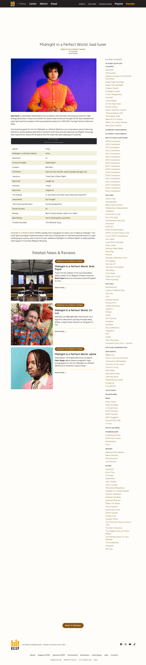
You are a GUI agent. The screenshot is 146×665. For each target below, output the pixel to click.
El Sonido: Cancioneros (116, 134)
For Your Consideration (116, 347)
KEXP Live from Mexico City (117, 233)
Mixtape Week (111, 394)
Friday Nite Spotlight (114, 85)
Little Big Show (111, 376)
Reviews (108, 449)
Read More (60, 288)
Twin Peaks (110, 273)
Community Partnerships (115, 361)
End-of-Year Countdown (116, 138)
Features (109, 195)
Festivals (109, 284)
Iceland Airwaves (112, 306)
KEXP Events (110, 352)
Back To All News (73, 625)
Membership (110, 441)
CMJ (107, 296)
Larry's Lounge (111, 485)
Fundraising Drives (112, 435)
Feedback (109, 211)
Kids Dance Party (112, 373)
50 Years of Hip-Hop (113, 63)
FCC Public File (85, 660)
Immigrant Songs (112, 91)
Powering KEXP (111, 432)
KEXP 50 (109, 226)
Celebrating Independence (116, 208)
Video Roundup (112, 279)
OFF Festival (110, 318)
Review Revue (111, 107)
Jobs (106, 655)
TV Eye (108, 423)
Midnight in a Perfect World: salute (75, 354)
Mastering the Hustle (114, 380)
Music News (110, 402)
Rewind (108, 254)
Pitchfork (109, 324)
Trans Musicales (112, 340)
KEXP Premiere (111, 411)
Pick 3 (108, 444)
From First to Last (113, 214)
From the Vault (111, 217)
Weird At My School (113, 119)
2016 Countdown (112, 163)
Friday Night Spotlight (114, 82)
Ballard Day (110, 355)
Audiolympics (111, 202)
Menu (22, 3)
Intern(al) (109, 97)
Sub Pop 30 (110, 264)
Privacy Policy (70, 660)
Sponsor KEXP (58, 655)
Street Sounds (111, 513)
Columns (109, 66)
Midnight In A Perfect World (73, 49)
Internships (97, 655)
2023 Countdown (112, 185)
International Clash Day (115, 220)
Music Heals (110, 245)
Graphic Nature (111, 88)
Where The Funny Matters (116, 122)
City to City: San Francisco (116, 358)
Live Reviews (111, 461)
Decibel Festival (112, 299)
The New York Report (114, 267)
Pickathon (109, 321)
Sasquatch (109, 331)
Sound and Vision (112, 509)
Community (72, 655)
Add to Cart (110, 199)
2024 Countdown (112, 188)
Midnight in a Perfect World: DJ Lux (73, 312)
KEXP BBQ (109, 370)
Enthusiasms (110, 73)
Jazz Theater (110, 481)
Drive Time (110, 472)
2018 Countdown (112, 169)
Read (54, 3)
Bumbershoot (111, 287)
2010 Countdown (112, 144)
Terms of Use (55, 660)
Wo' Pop (109, 549)
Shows (108, 466)
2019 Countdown (112, 172)
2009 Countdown (113, 141)
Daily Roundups (111, 405)
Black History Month (114, 205)
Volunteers (84, 655)
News (107, 398)
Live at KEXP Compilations (116, 236)
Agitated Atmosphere (114, 452)
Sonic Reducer (111, 506)
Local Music (110, 390)
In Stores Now (111, 408)
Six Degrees (110, 261)
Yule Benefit (110, 386)
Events (82, 4)
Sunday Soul (110, 516)
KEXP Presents (111, 414)
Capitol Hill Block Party (115, 290)
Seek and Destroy (112, 500)
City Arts (109, 293)
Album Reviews (111, 455)
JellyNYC (109, 309)
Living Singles (111, 100)
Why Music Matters (113, 125)
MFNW (108, 312)
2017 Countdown (112, 166)
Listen (33, 3)
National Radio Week (114, 248)
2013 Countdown (112, 153)
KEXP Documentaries (114, 230)
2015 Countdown (112, 160)
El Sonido (109, 475)
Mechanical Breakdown (115, 488)
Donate (130, 3)
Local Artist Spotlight (114, 242)
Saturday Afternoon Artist (116, 258)
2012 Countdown (112, 150)
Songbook (109, 383)
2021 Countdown (112, 178)
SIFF (107, 334)
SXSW (108, 337)
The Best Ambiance (113, 528)
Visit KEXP (92, 4)
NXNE (108, 315)
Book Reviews (111, 458)
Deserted (109, 70)
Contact (114, 655)
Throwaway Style (112, 116)
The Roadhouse (112, 542)
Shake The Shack (112, 503)
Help (96, 660)
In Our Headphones (113, 94)
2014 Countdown (112, 157)
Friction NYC (111, 303)
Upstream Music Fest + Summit (118, 343)
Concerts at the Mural (114, 364)
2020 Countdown (112, 175)
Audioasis (109, 469)
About (32, 655)
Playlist (119, 3)
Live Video (109, 239)
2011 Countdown (112, 147)
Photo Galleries (112, 428)
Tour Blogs (109, 270)
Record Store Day (113, 420)
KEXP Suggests (111, 417)
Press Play (109, 251)
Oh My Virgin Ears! (113, 104)
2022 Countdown (112, 182)
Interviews (109, 223)
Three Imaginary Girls (114, 113)
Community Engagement (116, 130)
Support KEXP (44, 655)
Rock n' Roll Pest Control (115, 110)
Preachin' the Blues (113, 497)
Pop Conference (112, 327)
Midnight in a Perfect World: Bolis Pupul (74, 268)
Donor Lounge (105, 4)
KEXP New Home (113, 438)
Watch (44, 3)
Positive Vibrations (113, 494)
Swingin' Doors (111, 519)
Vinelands (109, 546)
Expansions (110, 478)
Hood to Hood (111, 367)
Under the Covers (112, 276)
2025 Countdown (112, 191)
